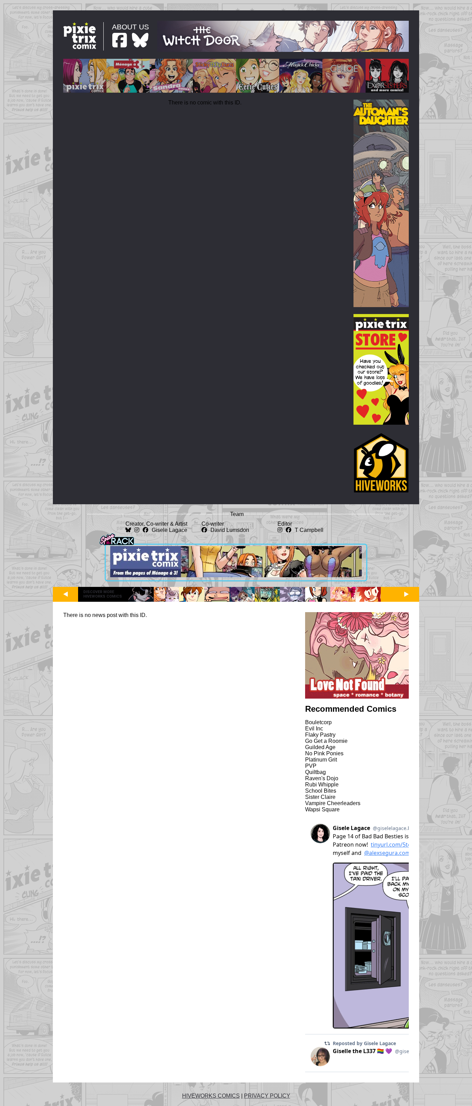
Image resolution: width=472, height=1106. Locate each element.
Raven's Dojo (321, 778)
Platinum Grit (321, 760)
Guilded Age (320, 747)
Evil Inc (314, 728)
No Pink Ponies (324, 753)
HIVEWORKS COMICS (211, 1096)
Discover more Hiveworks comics (102, 594)
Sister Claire (320, 797)
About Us (130, 27)
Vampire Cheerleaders (332, 803)
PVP (311, 766)
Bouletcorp (318, 722)
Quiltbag (315, 772)
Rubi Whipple (322, 784)
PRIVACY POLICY (267, 1096)
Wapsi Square (322, 809)
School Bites (320, 791)
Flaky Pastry (320, 735)
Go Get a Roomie (326, 741)
